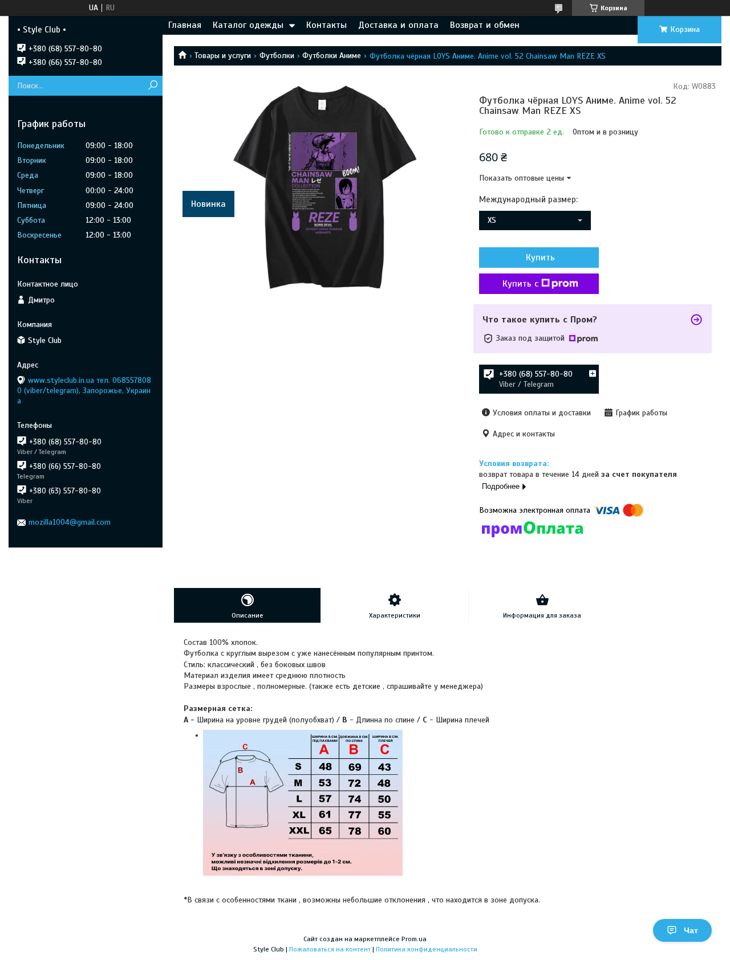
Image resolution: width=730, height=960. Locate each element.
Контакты (326, 25)
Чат (691, 930)
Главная (184, 25)
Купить (540, 257)
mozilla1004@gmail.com (70, 522)
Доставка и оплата (398, 25)
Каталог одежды (248, 25)
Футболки (276, 55)
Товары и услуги (222, 55)
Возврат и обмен (485, 25)
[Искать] (153, 86)
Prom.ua (414, 939)
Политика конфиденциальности (426, 949)
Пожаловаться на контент (330, 949)
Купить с (520, 283)
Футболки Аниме (331, 55)
